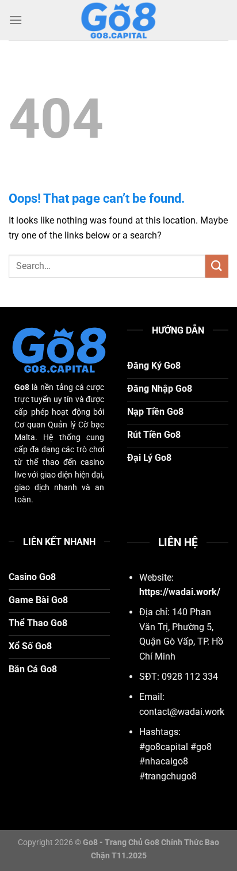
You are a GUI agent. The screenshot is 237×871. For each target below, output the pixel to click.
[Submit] (216, 266)
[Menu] (15, 20)
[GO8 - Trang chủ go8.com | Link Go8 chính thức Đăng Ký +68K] (118, 20)
